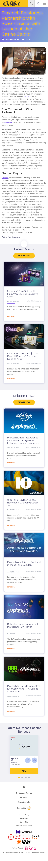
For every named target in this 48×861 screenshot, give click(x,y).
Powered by (21, 808)
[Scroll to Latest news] (24, 243)
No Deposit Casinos (24, 793)
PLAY (24, 771)
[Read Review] (34, 760)
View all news (24, 256)
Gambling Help (24, 802)
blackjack (27, 97)
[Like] (28, 760)
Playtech (5, 178)
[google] (24, 787)
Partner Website (18, 848)
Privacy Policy (24, 815)
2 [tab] (22, 778)
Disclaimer (24, 818)
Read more (11, 316)
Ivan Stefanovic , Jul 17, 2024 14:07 (17, 40)
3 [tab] (26, 778)
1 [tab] (19, 778)
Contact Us (24, 822)
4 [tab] (29, 778)
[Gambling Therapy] (24, 842)
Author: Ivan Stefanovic (11, 237)
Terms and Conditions (24, 825)
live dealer (8, 122)
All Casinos (24, 797)
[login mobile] (38, 3)
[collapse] (31, 3)
